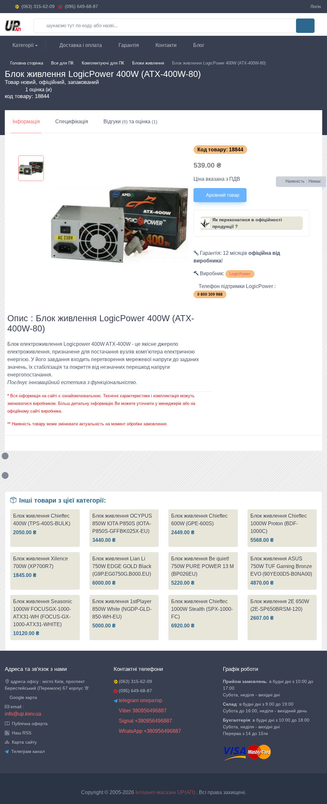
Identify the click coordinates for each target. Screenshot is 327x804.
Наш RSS (20, 732)
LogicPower (240, 274)
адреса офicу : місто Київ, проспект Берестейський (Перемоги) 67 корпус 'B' (47, 685)
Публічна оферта (28, 723)
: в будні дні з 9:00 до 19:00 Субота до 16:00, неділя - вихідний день (265, 707)
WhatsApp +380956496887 (149, 731)
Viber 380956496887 (142, 710)
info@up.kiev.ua (23, 714)
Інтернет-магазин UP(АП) (165, 792)
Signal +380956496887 (145, 721)
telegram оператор (140, 700)
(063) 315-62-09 (38, 6)
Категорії (22, 45)
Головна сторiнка (26, 63)
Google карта (22, 697)
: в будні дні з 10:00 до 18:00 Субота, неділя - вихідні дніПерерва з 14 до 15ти (266, 726)
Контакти (165, 45)
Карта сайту (23, 742)
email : (16, 706)
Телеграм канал (27, 751)
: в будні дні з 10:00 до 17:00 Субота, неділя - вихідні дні (268, 688)
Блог (198, 45)
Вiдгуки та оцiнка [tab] (130, 121)
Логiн (315, 6)
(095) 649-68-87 (80, 6)
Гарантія (128, 45)
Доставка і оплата (80, 45)
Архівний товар (222, 195)
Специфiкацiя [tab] (71, 121)
